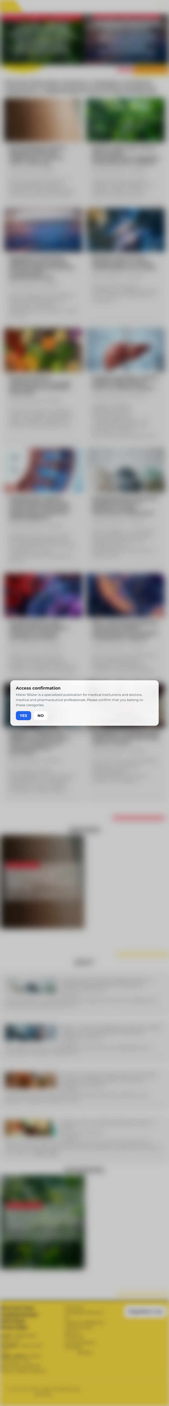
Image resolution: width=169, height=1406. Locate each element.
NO (41, 715)
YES (23, 715)
